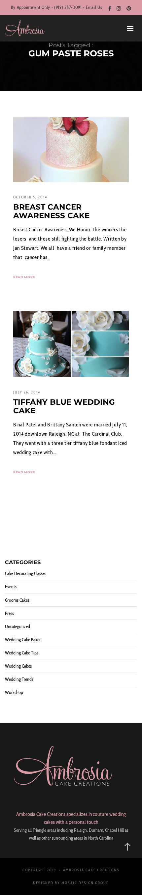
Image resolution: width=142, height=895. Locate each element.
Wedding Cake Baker (23, 640)
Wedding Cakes (18, 666)
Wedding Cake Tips (21, 653)
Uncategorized (17, 626)
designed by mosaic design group (71, 883)
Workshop (14, 692)
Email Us (94, 7)
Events (11, 587)
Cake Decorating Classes (25, 573)
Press (9, 613)
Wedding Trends (19, 679)
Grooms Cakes (17, 600)
